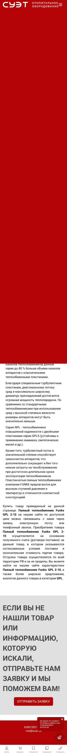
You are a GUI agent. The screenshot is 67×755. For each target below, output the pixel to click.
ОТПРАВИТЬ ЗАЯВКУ (33, 701)
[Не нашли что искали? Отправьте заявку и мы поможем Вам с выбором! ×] (59, 737)
